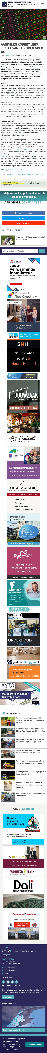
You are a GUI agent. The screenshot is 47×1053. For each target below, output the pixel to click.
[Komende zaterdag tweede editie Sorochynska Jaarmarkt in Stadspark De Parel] (8, 722)
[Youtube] (12, 982)
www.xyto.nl (9, 973)
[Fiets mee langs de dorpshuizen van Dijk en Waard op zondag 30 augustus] (8, 732)
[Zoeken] (42, 251)
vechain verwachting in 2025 (26, 149)
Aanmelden (7, 997)
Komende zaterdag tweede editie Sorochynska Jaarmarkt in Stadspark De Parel (30, 720)
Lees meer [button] (14, 1049)
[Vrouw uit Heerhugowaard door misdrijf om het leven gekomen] (8, 754)
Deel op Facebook (25, 213)
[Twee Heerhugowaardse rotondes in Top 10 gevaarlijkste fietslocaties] (8, 765)
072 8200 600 (10, 968)
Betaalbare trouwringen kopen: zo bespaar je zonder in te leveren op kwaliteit (29, 785)
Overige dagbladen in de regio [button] (14, 1030)
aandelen (20, 170)
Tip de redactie (25, 223)
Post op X (25, 218)
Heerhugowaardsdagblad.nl (19, 2)
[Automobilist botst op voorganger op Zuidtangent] (8, 797)
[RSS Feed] (17, 982)
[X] (8, 982)
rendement (12, 170)
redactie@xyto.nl (11, 970)
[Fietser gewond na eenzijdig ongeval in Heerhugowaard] (8, 775)
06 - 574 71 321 (32, 202)
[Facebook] (4, 982)
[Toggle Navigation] (42, 4)
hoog (5, 170)
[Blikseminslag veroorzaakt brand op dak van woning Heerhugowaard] (8, 743)
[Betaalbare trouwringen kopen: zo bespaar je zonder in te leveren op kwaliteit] (8, 786)
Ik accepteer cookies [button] (34, 1044)
